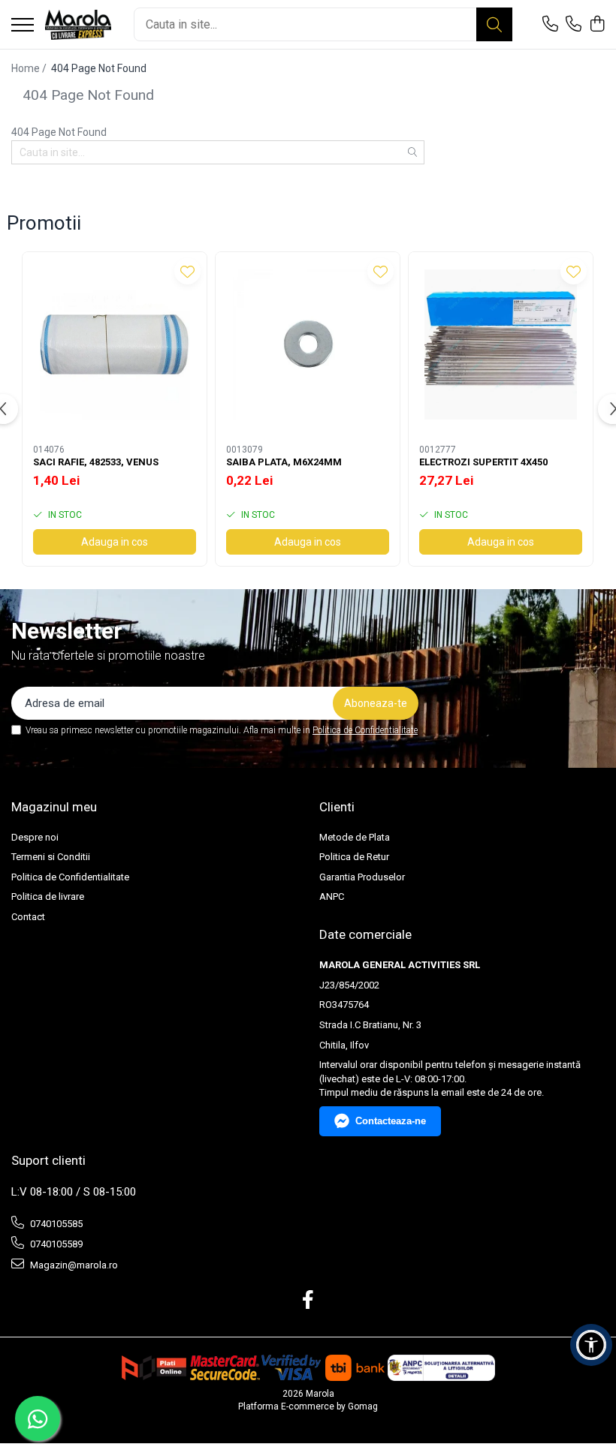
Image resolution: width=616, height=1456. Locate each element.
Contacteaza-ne (390, 1121)
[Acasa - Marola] (78, 25)
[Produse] (22, 26)
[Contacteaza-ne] (550, 25)
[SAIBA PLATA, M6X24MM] (308, 344)
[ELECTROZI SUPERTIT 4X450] (501, 344)
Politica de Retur (354, 856)
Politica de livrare (47, 896)
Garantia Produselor (362, 877)
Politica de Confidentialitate (365, 730)
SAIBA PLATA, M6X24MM (284, 462)
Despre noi (35, 837)
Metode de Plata (354, 837)
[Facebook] (308, 1300)
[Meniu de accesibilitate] (591, 1345)
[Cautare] (494, 24)
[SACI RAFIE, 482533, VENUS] (115, 344)
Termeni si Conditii (50, 856)
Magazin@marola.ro (73, 1265)
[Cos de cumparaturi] (597, 25)
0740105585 (55, 1223)
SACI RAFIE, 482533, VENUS (96, 462)
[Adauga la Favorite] (187, 271)
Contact (28, 916)
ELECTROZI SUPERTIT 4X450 (483, 462)
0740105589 (55, 1244)
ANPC (331, 896)
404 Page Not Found (98, 68)
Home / (30, 68)
